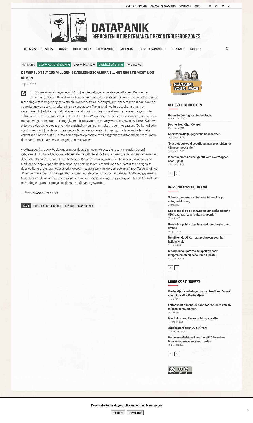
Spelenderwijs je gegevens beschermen (194, 134)
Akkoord (118, 413)
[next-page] (176, 173)
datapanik (28, 64)
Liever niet (135, 413)
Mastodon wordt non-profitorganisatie (193, 318)
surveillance (85, 205)
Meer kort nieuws (184, 281)
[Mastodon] (229, 5)
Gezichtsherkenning (110, 64)
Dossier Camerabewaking (54, 64)
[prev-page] (170, 173)
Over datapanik (136, 5)
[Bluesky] (223, 5)
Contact (185, 5)
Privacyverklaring (163, 5)
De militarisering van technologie (190, 115)
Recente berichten (185, 105)
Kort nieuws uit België (188, 187)
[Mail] (209, 5)
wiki (197, 5)
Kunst (63, 49)
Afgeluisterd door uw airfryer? (187, 328)
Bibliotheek (82, 49)
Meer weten (154, 405)
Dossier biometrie (84, 64)
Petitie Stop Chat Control (184, 124)
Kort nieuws (133, 64)
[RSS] (216, 5)
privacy (69, 205)
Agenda (127, 49)
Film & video (106, 49)
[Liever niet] (248, 410)
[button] (227, 49)
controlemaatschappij (47, 205)
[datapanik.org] (126, 26)
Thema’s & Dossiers (38, 49)
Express (38, 193)
